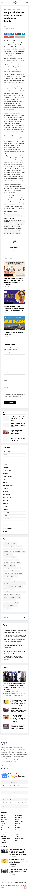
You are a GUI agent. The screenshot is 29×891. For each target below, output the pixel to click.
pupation (6, 233)
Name (6, 373)
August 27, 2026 (15, 691)
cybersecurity (16, 551)
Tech (4, 522)
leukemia (10, 224)
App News (6, 455)
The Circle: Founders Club (10, 605)
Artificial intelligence (9, 546)
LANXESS (6, 576)
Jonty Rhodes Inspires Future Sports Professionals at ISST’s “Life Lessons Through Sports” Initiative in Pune (14, 651)
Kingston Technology (16, 573)
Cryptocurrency (7, 551)
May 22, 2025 (7, 286)
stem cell (12, 233)
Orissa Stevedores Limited (10, 591)
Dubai (17, 559)
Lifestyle (9, 9)
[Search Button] (24, 617)
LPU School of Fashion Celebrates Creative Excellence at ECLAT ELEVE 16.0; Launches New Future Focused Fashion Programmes (15, 630)
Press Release (7, 503)
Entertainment (7, 470)
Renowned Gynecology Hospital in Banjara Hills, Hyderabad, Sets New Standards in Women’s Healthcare (14, 308)
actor (5, 543)
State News (6, 519)
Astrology (6, 458)
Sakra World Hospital (15, 597)
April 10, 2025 (7, 336)
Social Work (6, 513)
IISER (17, 218)
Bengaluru (6, 548)
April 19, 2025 (7, 312)
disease (14, 216)
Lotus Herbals (13, 576)
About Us (3, 881)
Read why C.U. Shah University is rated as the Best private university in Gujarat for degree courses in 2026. (14, 645)
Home (5, 9)
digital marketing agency (10, 557)
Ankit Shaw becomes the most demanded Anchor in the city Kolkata (17, 425)
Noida (12, 589)
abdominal (9, 211)
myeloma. (18, 228)
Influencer (6, 570)
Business (5, 464)
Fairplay (13, 562)
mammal (13, 226)
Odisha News (6, 494)
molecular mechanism (9, 228)
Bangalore (19, 546)
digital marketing (8, 554)
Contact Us (9, 882)
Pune (11, 594)
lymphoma (6, 226)
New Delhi (6, 589)
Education (6, 467)
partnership (22, 591)
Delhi (23, 551)
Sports (5, 516)
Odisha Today (12, 26)
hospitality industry (8, 568)
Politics (5, 500)
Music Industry (18, 586)
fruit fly (5, 218)
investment (6, 573)
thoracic (18, 233)
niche (5, 231)
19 (10, 799)
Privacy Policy (18, 881)
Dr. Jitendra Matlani (8, 559)
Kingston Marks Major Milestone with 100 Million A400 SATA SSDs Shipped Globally (18, 710)
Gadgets (5, 482)
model (18, 226)
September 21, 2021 (9, 28)
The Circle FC (7, 608)
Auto (4, 461)
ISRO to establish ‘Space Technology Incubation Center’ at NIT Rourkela (18, 438)
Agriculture (6, 452)
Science (5, 509)
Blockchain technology (16, 548)
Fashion (5, 473)
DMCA (2, 882)
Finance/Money (7, 476)
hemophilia (11, 218)
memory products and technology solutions (12, 582)
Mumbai (11, 586)
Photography (7, 497)
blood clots (17, 213)
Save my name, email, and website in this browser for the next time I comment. (15, 396)
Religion (5, 506)
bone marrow (7, 216)
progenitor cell (16, 231)
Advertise (10, 881)
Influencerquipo (15, 570)
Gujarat (18, 562)
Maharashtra (7, 579)
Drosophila (20, 216)
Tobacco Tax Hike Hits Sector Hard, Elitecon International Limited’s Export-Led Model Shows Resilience (15, 657)
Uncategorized (7, 528)
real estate (17, 594)
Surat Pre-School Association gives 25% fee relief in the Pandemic (17, 418)
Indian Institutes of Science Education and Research (13, 221)
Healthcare (12, 565)
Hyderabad (18, 568)
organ (10, 231)
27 (14, 802)
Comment (7, 353)
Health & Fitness (16, 9)
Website (6, 387)
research (6, 597)
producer (6, 594)
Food (4, 479)
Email (6, 380)
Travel (5, 525)
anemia (15, 211)
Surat (16, 602)
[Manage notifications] (25, 887)
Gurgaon (6, 565)
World (5, 531)
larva (5, 224)
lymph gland (21, 224)
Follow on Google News (20, 882)
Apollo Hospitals (12, 543)
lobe (15, 224)
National (5, 491)
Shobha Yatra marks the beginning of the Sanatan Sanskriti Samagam (16, 432)
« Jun (2, 808)
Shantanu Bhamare (8, 602)
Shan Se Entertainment (9, 600)
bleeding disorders (8, 213)
